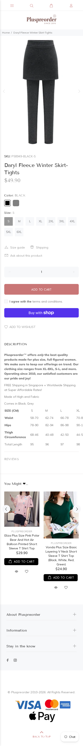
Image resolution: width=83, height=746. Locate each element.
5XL (8, 232)
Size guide (17, 247)
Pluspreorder (21, 531)
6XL (19, 232)
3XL (61, 221)
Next (79, 91)
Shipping (42, 247)
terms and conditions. (47, 301)
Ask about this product (26, 255)
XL (40, 221)
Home (6, 32)
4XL (72, 221)
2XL (51, 221)
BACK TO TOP (41, 736)
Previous (4, 91)
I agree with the (36, 301)
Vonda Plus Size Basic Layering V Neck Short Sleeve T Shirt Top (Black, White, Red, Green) (61, 555)
